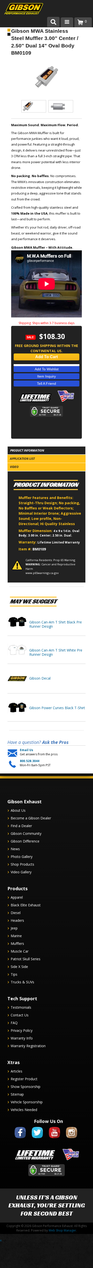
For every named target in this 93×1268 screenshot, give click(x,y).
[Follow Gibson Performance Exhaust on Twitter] (37, 1139)
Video (14, 467)
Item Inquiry (46, 376)
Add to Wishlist (47, 369)
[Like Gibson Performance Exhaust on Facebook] (20, 1139)
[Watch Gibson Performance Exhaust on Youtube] (54, 1139)
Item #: (25, 549)
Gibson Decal (40, 678)
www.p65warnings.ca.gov (42, 573)
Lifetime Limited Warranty (58, 542)
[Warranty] (35, 402)
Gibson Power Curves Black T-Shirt (57, 707)
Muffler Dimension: (36, 530)
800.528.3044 (29, 761)
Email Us (26, 750)
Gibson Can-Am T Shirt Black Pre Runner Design (55, 624)
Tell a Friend (46, 383)
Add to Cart (46, 357)
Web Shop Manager (62, 1230)
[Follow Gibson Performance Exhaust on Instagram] (71, 1139)
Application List (22, 459)
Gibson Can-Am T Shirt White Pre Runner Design (55, 652)
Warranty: (28, 542)
